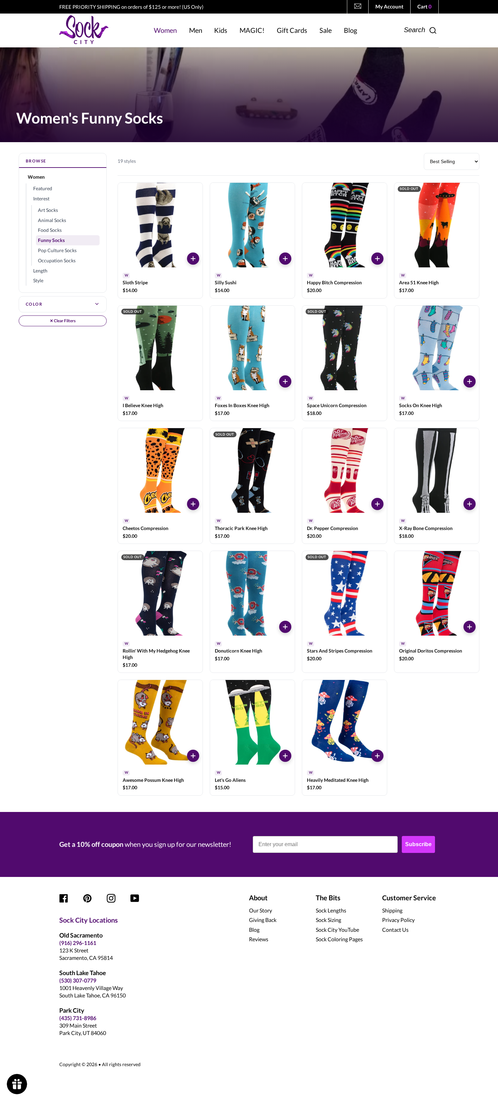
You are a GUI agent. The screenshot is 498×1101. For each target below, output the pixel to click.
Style (38, 280)
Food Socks (50, 230)
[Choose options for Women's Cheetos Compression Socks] (193, 504)
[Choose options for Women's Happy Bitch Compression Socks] (377, 258)
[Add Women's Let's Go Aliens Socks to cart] (285, 756)
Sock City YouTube (337, 929)
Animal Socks (52, 220)
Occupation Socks (57, 260)
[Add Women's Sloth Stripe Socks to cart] (193, 258)
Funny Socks (51, 240)
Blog (254, 929)
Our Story (260, 910)
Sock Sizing (328, 920)
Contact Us (395, 929)
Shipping (392, 910)
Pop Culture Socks (57, 250)
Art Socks (48, 210)
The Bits (328, 898)
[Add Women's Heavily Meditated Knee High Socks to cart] (377, 756)
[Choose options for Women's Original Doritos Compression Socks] (469, 627)
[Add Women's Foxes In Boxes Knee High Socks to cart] (285, 381)
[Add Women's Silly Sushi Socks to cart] (285, 258)
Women (36, 177)
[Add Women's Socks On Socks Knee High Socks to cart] (469, 381)
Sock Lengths (331, 910)
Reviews (258, 939)
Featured (42, 188)
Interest (41, 198)
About (258, 898)
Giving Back (262, 920)
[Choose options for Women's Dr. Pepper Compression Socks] (377, 504)
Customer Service (409, 898)
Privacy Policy (398, 920)
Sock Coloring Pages (339, 939)
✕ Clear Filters (63, 320)
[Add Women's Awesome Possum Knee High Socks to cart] (193, 756)
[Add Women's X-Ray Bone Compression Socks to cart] (469, 504)
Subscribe (418, 844)
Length (40, 270)
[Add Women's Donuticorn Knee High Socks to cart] (285, 627)
